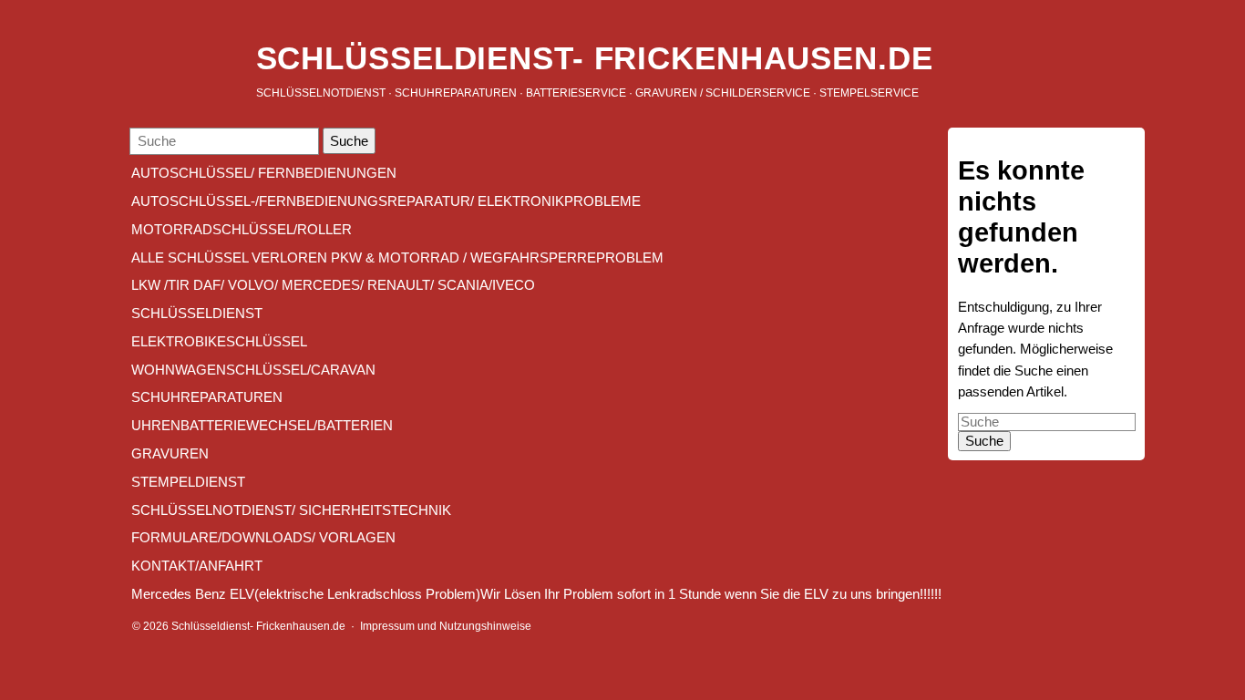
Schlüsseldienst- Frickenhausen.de (594, 58)
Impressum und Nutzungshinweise (445, 626)
